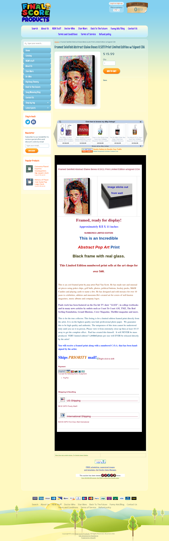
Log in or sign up (116, 3)
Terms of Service (88, 34)
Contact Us (132, 28)
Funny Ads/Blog (118, 28)
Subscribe (31, 151)
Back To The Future (99, 28)
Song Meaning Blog (33, 92)
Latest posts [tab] (31, 107)
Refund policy (105, 34)
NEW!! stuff (30, 60)
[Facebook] (33, 121)
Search (35, 28)
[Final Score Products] (36, 22)
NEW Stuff (56, 28)
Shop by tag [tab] (30, 102)
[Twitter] (27, 122)
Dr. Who (29, 76)
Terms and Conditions (67, 34)
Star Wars (82, 28)
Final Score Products (82, 534)
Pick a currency (116, 8)
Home (28, 50)
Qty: (104, 60)
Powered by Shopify (88, 538)
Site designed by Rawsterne (88, 536)
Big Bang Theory (32, 81)
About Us (45, 28)
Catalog (29, 55)
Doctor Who (69, 28)
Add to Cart (111, 71)
